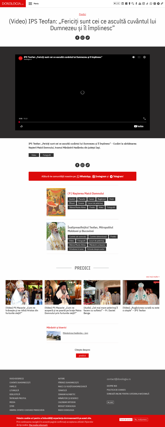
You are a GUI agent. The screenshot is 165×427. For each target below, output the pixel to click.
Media (12, 402)
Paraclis (82, 199)
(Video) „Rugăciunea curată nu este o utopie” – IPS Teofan (141, 309)
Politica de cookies (116, 390)
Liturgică (14, 390)
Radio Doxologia (66, 410)
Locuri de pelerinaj (95, 203)
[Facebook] (136, 3)
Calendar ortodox (67, 402)
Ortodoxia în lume (76, 249)
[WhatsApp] (151, 3)
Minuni (72, 203)
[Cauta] (132, 3)
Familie (13, 386)
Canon (91, 199)
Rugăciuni (102, 199)
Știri (12, 406)
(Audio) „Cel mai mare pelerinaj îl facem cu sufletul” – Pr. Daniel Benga (101, 310)
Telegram (118, 176)
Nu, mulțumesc (141, 419)
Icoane (81, 203)
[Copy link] (88, 38)
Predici (82, 14)
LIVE (117, 3)
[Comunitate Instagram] (154, 3)
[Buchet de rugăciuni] (129, 3)
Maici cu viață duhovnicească (72, 386)
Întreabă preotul (18, 398)
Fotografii (47, 155)
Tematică (62, 390)
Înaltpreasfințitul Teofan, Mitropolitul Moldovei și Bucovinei (90, 229)
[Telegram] (158, 3)
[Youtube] (139, 3)
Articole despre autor (95, 249)
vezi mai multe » (152, 276)
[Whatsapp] (82, 38)
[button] (34, 3)
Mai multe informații (38, 424)
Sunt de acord (126, 419)
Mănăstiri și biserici (97, 245)
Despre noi (112, 386)
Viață (111, 199)
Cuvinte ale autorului (77, 236)
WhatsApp (85, 176)
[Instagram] (143, 3)
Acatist (72, 199)
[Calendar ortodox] (122, 3)
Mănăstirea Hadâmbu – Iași (75, 332)
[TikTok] (147, 3)
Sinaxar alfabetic (66, 394)
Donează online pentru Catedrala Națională (128, 394)
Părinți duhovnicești (68, 382)
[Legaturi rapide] (162, 3)
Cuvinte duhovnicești (98, 236)
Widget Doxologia (67, 406)
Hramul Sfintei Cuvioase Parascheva (27, 410)
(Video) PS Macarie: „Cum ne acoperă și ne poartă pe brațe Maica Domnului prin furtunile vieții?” (63, 310)
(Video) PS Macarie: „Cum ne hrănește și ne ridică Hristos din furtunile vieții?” (22, 310)
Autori (61, 379)
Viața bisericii (17, 379)
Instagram (101, 176)
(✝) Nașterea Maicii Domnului (86, 193)
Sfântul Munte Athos (77, 207)
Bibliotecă (15, 394)
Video (34, 155)
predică (82, 355)
